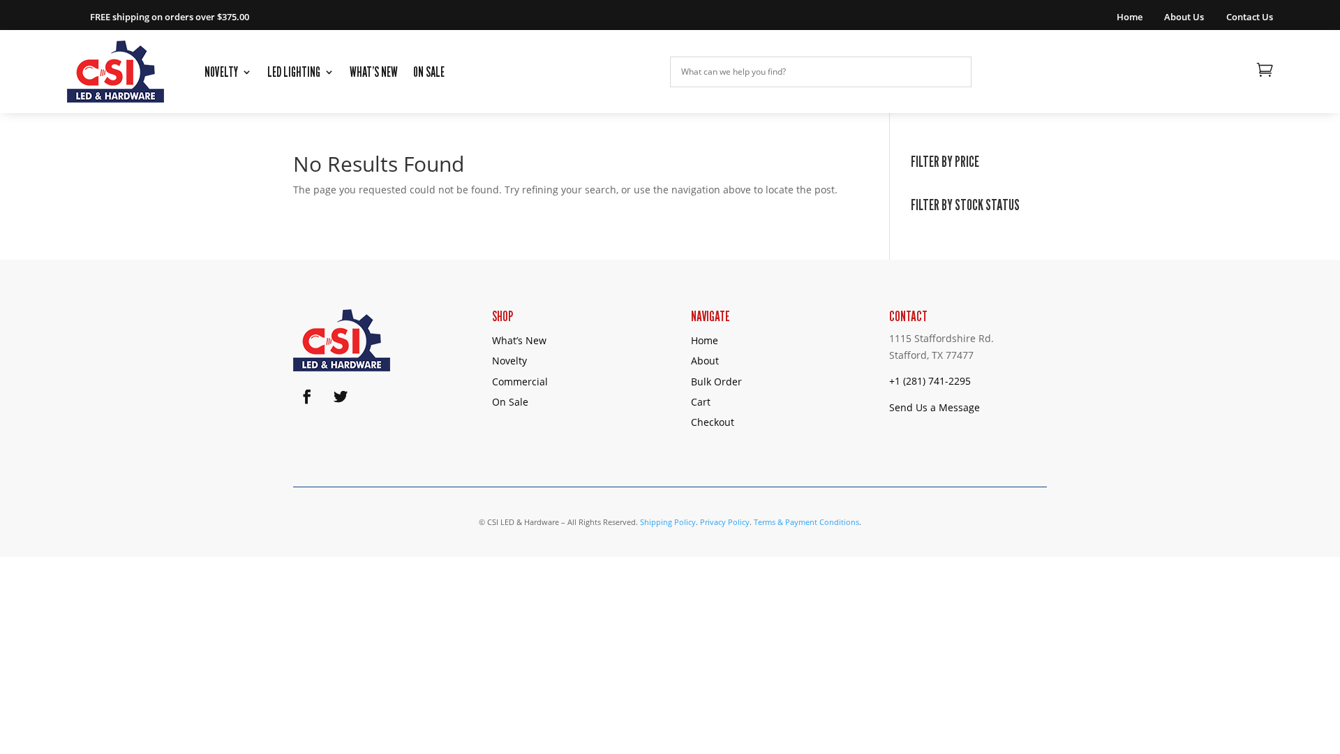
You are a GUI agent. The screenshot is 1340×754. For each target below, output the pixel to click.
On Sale (429, 72)
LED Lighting (293, 72)
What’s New (374, 72)
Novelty (221, 72)
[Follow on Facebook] (307, 397)
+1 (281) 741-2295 (930, 380)
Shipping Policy (668, 522)
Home (1129, 17)
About (705, 360)
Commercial (520, 381)
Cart (700, 401)
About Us (1184, 17)
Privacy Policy (725, 522)
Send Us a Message (934, 407)
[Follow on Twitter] (341, 397)
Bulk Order (716, 381)
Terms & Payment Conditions (806, 522)
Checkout (712, 422)
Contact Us (1249, 17)
